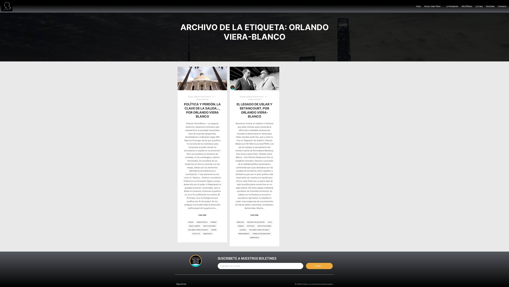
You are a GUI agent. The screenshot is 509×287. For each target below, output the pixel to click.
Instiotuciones (264, 226)
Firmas (198, 99)
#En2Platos (467, 6)
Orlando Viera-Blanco (198, 230)
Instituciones (209, 226)
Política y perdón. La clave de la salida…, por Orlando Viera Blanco (202, 110)
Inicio (418, 6)
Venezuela (207, 233)
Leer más (202, 215)
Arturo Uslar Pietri (432, 6)
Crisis (191, 222)
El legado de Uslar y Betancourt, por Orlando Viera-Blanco (254, 110)
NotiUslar (490, 6)
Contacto (502, 6)
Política (196, 233)
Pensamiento (244, 233)
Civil (270, 222)
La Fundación (452, 6)
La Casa (479, 6)
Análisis (240, 222)
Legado (243, 230)
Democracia (202, 222)
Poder (213, 230)
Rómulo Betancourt (262, 233)
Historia (250, 226)
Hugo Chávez (194, 226)
